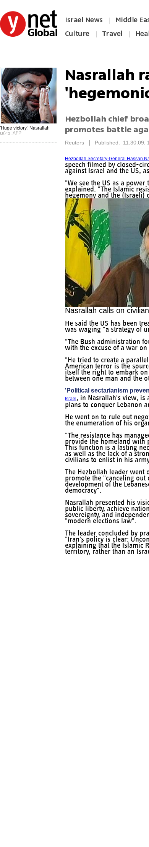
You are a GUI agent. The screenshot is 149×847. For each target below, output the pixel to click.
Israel (70, 398)
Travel (112, 33)
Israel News (84, 20)
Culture (77, 33)
